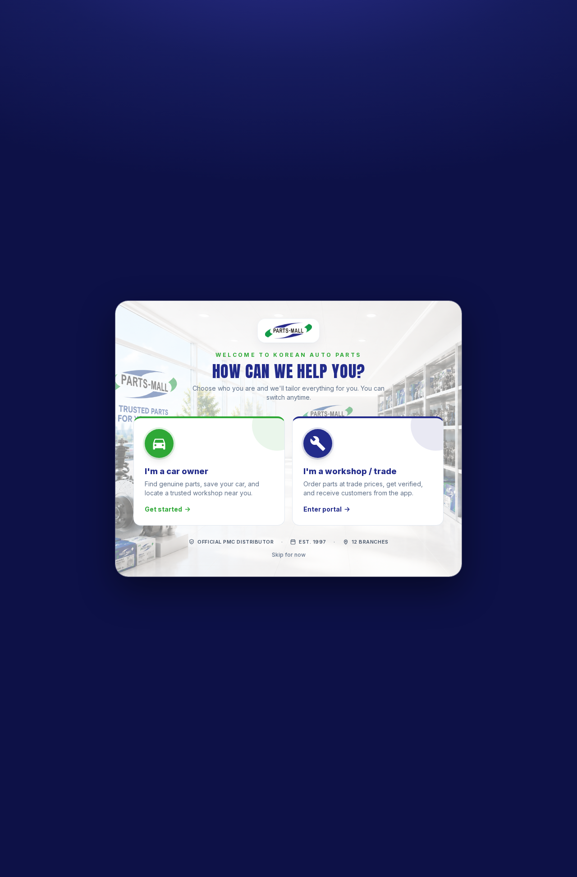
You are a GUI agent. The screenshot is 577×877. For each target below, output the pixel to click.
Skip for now (289, 554)
